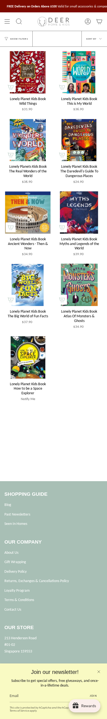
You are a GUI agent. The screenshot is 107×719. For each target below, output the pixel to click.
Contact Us (12, 609)
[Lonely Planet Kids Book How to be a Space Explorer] (27, 357)
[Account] (88, 21)
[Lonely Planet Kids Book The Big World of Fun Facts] (27, 285)
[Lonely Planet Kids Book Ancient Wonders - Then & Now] (27, 212)
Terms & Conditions (19, 599)
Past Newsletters (17, 514)
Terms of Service (19, 710)
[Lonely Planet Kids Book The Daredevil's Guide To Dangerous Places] (79, 140)
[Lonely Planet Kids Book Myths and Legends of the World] (79, 212)
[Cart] (99, 21)
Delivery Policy (15, 571)
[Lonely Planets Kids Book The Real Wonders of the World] (27, 140)
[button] (19, 21)
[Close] (99, 671)
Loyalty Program (17, 590)
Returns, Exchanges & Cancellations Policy (36, 580)
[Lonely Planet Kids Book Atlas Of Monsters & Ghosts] (79, 285)
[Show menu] (7, 21)
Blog (7, 504)
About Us (11, 552)
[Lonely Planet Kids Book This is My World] (79, 72)
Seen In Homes (15, 523)
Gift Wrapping (15, 562)
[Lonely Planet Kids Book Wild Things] (27, 72)
